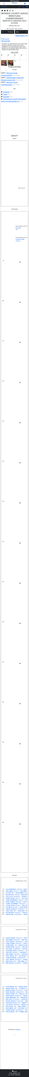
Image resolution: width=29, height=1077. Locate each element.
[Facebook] (19, 6)
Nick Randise (9, 1008)
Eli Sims (18, 227)
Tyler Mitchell (10, 941)
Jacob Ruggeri (20, 892)
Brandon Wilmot (10, 946)
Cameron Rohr (9, 914)
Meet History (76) (21, 35)
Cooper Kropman (10, 943)
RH (16, 229)
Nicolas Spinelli (11, 1000)
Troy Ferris (9, 896)
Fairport (17, 912)
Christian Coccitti (11, 1002)
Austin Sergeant (10, 937)
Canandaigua (21, 957)
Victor (18, 240)
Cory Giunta (25, 898)
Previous (10, 32)
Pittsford (19, 990)
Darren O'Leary (23, 945)
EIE (16, 988)
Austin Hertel (10, 894)
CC (27, 988)
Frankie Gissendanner (12, 903)
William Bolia (10, 912)
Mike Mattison (10, 963)
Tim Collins (9, 1004)
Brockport (17, 896)
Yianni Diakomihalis (12, 900)
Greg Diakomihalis (11, 889)
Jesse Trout (9, 910)
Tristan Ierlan (20, 239)
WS (14, 961)
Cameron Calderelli (11, 908)
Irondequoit (18, 914)
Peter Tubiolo (10, 955)
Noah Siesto (9, 961)
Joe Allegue (22, 955)
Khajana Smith (23, 986)
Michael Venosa (10, 898)
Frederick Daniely (11, 957)
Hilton (19, 889)
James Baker (21, 961)
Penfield (18, 901)
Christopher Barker (11, 950)
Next (17, 32)
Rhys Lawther (22, 1006)
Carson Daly (24, 999)
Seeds (5, 94)
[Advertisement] (14, 118)
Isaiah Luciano (10, 1009)
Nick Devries (9, 1006)
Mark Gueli (9, 999)
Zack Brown (26, 948)
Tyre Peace (9, 948)
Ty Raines (22, 988)
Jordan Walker (10, 945)
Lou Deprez (9, 907)
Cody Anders (23, 891)
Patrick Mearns (10, 1011)
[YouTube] (27, 6)
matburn (18, 1029)
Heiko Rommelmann (11, 997)
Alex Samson (9, 891)
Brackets (6, 97)
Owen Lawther (9, 954)
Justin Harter (24, 907)
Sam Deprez (23, 952)
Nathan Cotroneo (10, 990)
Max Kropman (9, 939)
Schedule (6, 92)
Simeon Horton (10, 995)
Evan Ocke (9, 952)
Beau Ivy (22, 993)
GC (15, 945)
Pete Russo (21, 1008)
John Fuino (26, 912)
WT (15, 955)
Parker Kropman (10, 901)
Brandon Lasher (24, 1011)
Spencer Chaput (10, 993)
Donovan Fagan (10, 988)
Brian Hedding (10, 986)
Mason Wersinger (10, 992)
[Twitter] (23, 6)
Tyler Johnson (10, 959)
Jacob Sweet (21, 910)
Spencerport (19, 941)
